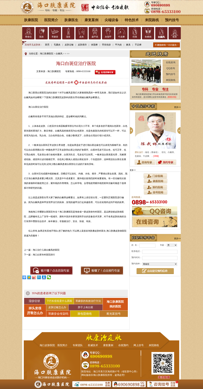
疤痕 (135, 37)
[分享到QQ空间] (29, 277)
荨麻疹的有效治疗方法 (88, 301)
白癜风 (161, 37)
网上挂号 (139, 345)
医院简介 (51, 20)
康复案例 (91, 20)
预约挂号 (172, 20)
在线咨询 (170, 62)
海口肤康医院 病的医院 (115, 304)
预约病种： (136, 263)
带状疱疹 (106, 45)
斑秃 (47, 45)
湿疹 (68, 37)
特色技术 (132, 20)
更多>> (177, 107)
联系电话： (136, 251)
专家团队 (78, 345)
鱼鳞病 (148, 37)
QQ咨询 (170, 68)
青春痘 (28, 37)
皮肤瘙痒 (82, 45)
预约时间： (136, 257)
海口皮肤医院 (47, 345)
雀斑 (174, 37)
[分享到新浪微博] (34, 277)
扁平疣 (95, 37)
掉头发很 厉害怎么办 (35, 310)
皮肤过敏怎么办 (57, 307)
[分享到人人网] (44, 277)
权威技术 (93, 345)
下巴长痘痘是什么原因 (59, 301)
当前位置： (34, 53)
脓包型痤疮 (85, 313)
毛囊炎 (57, 45)
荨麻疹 (55, 37)
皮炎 (81, 37)
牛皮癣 (121, 37)
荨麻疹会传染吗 (58, 313)
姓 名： (135, 245)
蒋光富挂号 (113, 313)
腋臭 (128, 45)
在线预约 (123, 345)
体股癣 (94, 45)
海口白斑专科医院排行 (44, 254)
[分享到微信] (49, 277)
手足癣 (138, 45)
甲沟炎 (118, 45)
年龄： (163, 245)
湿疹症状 (34, 301)
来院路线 (152, 20)
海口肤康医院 (46, 53)
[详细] (156, 156)
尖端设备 (112, 20)
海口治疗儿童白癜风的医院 (46, 250)
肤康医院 (31, 20)
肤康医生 (71, 20)
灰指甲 (108, 37)
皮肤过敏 (69, 45)
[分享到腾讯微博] (39, 277)
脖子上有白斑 (85, 307)
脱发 (41, 37)
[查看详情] (172, 97)
